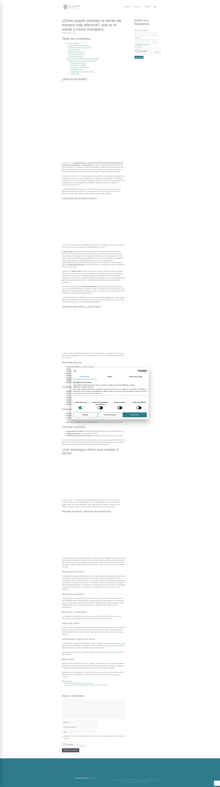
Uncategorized (68, 681)
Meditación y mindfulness (79, 67)
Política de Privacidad (127, 780)
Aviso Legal (115, 780)
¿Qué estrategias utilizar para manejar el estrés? (83, 58)
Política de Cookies (132, 782)
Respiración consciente (79, 63)
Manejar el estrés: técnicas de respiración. (83, 61)
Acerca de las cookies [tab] (135, 376)
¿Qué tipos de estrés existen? (78, 45)
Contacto (147, 6)
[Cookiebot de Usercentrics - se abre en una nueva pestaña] (139, 371)
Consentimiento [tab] (84, 376)
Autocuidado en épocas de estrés (82, 72)
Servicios (136, 6)
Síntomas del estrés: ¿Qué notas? (80, 47)
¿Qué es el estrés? (72, 43)
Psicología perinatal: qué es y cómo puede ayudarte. (79, 683)
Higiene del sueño (77, 69)
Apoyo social (75, 74)
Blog (155, 6)
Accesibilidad (143, 782)
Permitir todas (134, 415)
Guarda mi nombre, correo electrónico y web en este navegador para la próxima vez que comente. (94, 737)
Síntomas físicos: (74, 50)
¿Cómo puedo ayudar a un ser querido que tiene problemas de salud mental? (86, 685)
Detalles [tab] (110, 376)
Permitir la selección (110, 415)
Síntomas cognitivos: (75, 56)
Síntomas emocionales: (76, 52)
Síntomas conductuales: (76, 54)
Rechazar (85, 415)
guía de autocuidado (112, 645)
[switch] (100, 407)
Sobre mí (127, 6)
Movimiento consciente (79, 65)
